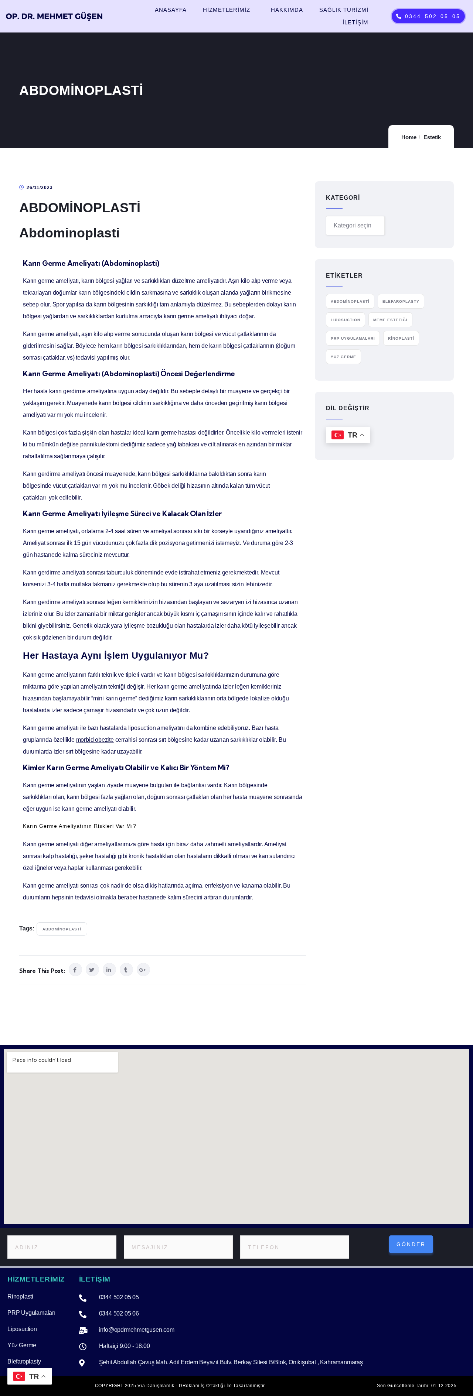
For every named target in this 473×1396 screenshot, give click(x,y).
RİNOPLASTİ (401, 338)
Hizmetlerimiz (226, 10)
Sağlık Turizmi (343, 10)
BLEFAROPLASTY (400, 301)
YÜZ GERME (343, 357)
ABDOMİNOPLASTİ (61, 929)
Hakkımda (287, 10)
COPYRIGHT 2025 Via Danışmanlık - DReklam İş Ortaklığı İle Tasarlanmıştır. (180, 1385)
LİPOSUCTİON (345, 320)
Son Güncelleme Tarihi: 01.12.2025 (416, 1385)
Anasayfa (171, 10)
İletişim (355, 22)
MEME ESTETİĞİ (390, 320)
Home (408, 137)
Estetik (432, 137)
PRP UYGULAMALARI (353, 338)
